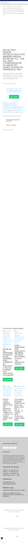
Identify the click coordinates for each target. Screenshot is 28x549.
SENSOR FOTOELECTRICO (9, 112)
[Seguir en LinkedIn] (7, 134)
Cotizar (14, 97)
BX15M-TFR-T (21, 110)
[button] (9, 83)
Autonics (21, 112)
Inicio (4, 6)
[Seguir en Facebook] (4, 134)
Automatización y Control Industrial (13, 6)
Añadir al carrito (14, 90)
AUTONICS (15, 110)
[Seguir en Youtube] (12, 134)
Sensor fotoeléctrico (11, 8)
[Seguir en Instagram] (10, 134)
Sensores (5, 8)
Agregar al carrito (10, 104)
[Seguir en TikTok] (15, 134)
